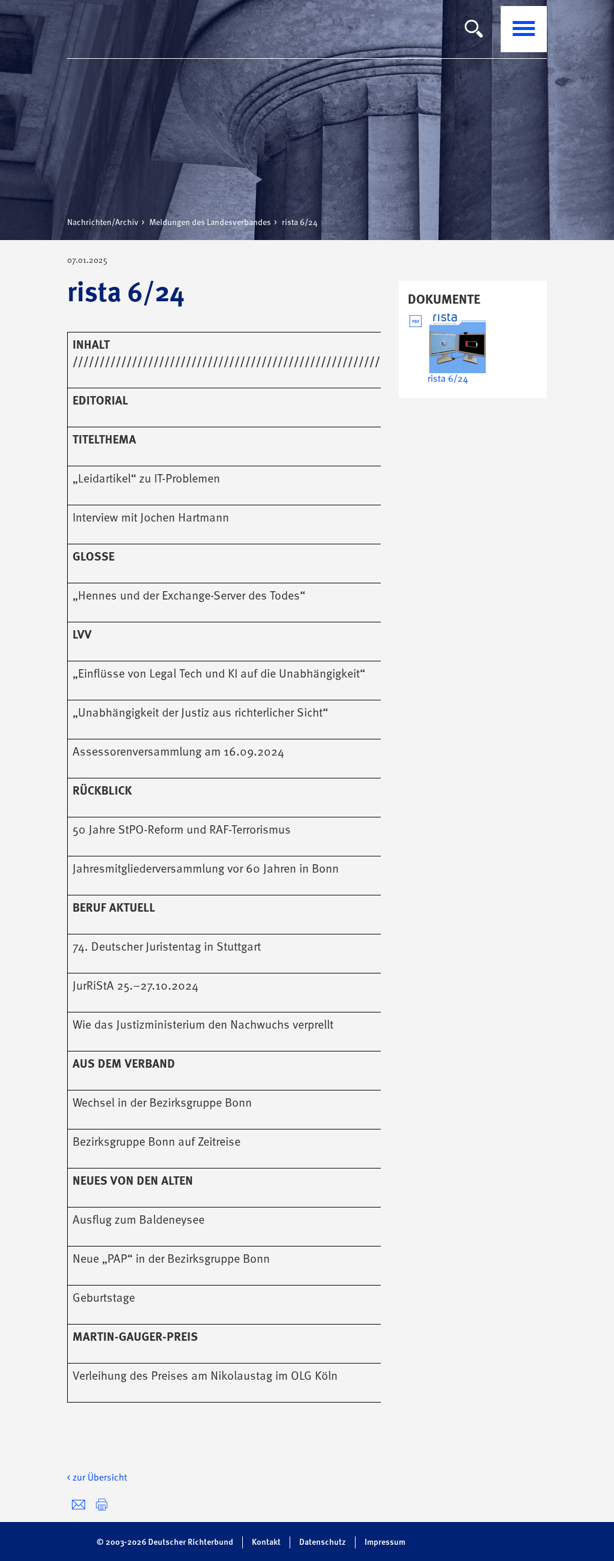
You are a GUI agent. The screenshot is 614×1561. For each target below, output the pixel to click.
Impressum (385, 1542)
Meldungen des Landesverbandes (210, 222)
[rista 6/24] (457, 343)
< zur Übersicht (97, 1478)
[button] (102, 1505)
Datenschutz (322, 1542)
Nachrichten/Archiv (103, 222)
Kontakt (266, 1542)
